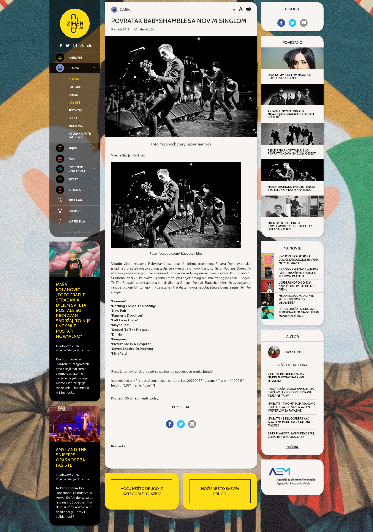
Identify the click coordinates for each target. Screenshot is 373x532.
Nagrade (74, 211)
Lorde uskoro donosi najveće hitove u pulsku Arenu (296, 286)
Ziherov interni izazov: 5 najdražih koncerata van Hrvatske (286, 377)
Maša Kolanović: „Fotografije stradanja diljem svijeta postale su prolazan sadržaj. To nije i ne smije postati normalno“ (73, 310)
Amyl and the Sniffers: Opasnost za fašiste (71, 457)
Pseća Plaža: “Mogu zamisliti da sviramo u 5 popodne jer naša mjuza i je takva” (291, 392)
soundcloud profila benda (193, 371)
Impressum (76, 221)
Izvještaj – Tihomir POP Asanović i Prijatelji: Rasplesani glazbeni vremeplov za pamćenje (292, 407)
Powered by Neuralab (76, 232)
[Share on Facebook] (170, 426)
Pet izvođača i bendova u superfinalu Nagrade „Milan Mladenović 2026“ (299, 312)
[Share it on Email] (192, 426)
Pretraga (75, 200)
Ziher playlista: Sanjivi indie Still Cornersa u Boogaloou (291, 435)
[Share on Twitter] (181, 426)
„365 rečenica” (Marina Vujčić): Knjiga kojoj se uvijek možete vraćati (298, 259)
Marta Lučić (292, 352)
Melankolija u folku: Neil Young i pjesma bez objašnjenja (296, 299)
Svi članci (292, 447)
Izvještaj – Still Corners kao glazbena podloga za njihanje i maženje (290, 422)
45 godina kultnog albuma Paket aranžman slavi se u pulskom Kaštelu (298, 273)
